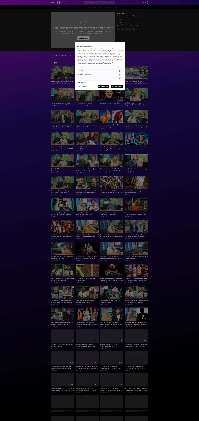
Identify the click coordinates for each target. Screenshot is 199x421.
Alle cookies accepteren (116, 86)
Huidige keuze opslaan (103, 86)
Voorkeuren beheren (82, 86)
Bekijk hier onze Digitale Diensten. (104, 63)
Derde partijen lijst (81, 82)
